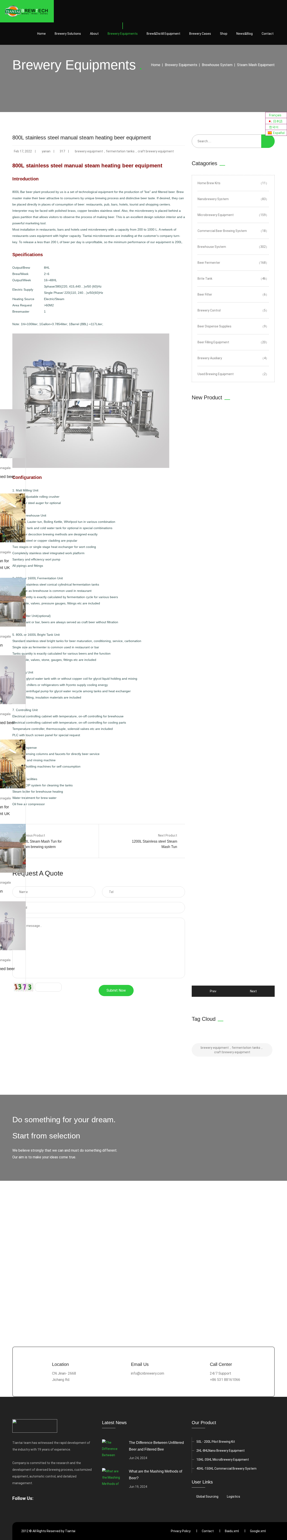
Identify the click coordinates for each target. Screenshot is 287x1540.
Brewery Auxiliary (233, 358)
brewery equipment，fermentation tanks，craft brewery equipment (124, 151)
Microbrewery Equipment (233, 215)
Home (41, 33)
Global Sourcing (207, 1496)
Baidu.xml (232, 1531)
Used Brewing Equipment (233, 374)
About (94, 33)
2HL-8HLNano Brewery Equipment (220, 1450)
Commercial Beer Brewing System (233, 231)
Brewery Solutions (68, 33)
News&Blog (244, 33)
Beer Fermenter (233, 262)
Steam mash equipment (256, 65)
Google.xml (258, 1531)
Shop (223, 33)
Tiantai (70, 1531)
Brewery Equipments (123, 33)
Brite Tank (233, 278)
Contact (268, 33)
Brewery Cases (200, 33)
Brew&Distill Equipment (163, 33)
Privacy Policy (181, 1531)
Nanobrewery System (233, 199)
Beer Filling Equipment (233, 342)
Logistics (233, 1496)
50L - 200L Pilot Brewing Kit (215, 1441)
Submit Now (116, 990)
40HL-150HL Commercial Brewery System (226, 1468)
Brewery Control (233, 310)
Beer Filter (233, 294)
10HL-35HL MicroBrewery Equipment (222, 1459)
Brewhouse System (217, 65)
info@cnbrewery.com (147, 1373)
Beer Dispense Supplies (233, 326)
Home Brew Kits (233, 183)
